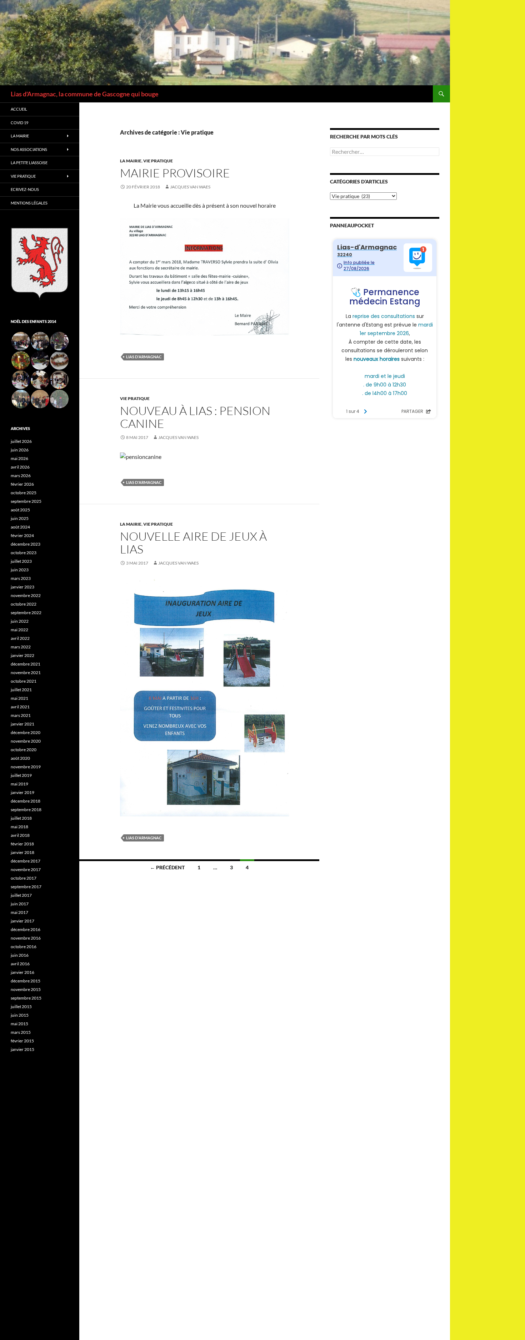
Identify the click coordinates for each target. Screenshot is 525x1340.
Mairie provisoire (175, 173)
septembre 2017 (26, 886)
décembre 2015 (25, 980)
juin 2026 (20, 449)
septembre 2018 (26, 809)
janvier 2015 (22, 1049)
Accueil (19, 109)
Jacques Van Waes (190, 186)
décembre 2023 (25, 544)
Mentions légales (29, 203)
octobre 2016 (23, 946)
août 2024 (20, 527)
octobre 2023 (23, 552)
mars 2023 (21, 578)
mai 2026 (19, 458)
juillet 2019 (21, 775)
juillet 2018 (21, 818)
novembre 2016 (26, 938)
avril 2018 (20, 835)
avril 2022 (20, 638)
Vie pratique (158, 160)
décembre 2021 (25, 664)
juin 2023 (20, 569)
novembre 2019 (26, 766)
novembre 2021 (26, 672)
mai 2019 (19, 784)
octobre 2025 (23, 492)
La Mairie (130, 160)
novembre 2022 (26, 595)
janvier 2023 (22, 587)
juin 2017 (20, 903)
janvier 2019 (22, 792)
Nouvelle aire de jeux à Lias (193, 542)
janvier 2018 (22, 852)
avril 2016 (20, 963)
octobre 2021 (23, 681)
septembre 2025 (26, 501)
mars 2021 (21, 715)
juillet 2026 (21, 441)
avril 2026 (20, 467)
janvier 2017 (22, 921)
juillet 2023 (21, 561)
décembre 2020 (25, 732)
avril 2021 (20, 706)
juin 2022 (20, 621)
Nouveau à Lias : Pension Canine (195, 417)
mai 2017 (19, 912)
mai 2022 (19, 629)
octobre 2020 (23, 749)
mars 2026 (21, 475)
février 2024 (22, 535)
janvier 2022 (22, 655)
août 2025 (20, 509)
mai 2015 (19, 1023)
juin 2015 (20, 1015)
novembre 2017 (26, 869)
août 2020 (20, 758)
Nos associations (29, 149)
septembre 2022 (26, 612)
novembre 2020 (26, 741)
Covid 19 (19, 122)
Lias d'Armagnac (143, 356)
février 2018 (22, 843)
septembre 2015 (26, 998)
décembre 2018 (25, 801)
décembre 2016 (25, 929)
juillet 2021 (21, 689)
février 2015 (22, 1040)
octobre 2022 (23, 604)
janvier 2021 (22, 724)
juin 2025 (20, 518)
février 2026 (22, 484)
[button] (20, 341)
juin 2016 (20, 955)
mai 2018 (19, 826)
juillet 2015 (21, 1006)
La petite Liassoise (29, 162)
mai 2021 (19, 698)
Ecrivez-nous (25, 189)
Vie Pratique (23, 176)
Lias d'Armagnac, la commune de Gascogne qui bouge (85, 94)
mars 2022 (21, 646)
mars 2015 (21, 1032)
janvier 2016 (22, 972)
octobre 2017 (23, 878)
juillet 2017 (21, 895)
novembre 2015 (26, 989)
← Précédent (167, 867)
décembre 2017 (25, 861)
